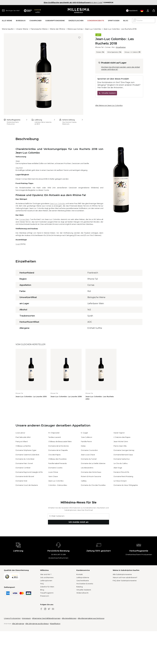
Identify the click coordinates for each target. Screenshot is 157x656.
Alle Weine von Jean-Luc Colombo (109, 105)
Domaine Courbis (55, 468)
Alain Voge (118, 468)
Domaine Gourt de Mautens (27, 485)
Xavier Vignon (119, 433)
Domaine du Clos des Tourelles (93, 485)
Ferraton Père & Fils (121, 472)
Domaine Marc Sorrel (24, 463)
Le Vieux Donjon (120, 481)
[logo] (78, 10)
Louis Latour (20, 433)
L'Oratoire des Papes (122, 437)
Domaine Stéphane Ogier (26, 450)
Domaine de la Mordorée (58, 446)
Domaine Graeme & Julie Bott (27, 455)
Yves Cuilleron (86, 437)
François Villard (21, 441)
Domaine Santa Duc (122, 459)
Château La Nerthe (23, 446)
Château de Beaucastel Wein (60, 441)
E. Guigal (84, 433)
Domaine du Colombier (25, 459)
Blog (42, 590)
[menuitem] (7, 20)
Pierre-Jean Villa (120, 446)
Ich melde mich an (78, 522)
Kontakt (79, 574)
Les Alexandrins (87, 468)
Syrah (18, 244)
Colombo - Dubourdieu (57, 485)
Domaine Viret (21, 481)
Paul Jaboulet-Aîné (23, 437)
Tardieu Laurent (54, 437)
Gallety (83, 481)
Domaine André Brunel (25, 476)
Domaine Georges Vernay (124, 450)
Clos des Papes (54, 455)
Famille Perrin (86, 441)
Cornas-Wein (24, 219)
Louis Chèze (53, 472)
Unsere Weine (22, 29)
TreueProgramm (46, 593)
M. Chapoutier (54, 433)
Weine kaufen (8, 29)
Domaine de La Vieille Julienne (93, 463)
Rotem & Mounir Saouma (91, 476)
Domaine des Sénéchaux (91, 472)
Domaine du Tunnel (89, 459)
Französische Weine (39, 29)
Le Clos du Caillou (121, 463)
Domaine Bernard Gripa (123, 455)
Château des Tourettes (57, 459)
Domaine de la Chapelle (58, 450)
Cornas (107, 47)
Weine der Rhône (57, 29)
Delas (83, 446)
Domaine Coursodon (89, 450)
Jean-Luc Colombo (93, 29)
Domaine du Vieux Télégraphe (126, 485)
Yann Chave (53, 476)
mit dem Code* (73, 2)
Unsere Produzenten (12, 618)
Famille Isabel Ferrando (57, 463)
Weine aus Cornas (75, 29)
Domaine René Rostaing (123, 476)
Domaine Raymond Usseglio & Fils (29, 472)
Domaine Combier (23, 468)
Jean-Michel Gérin (121, 441)
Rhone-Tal (99, 47)
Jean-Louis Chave (88, 455)
